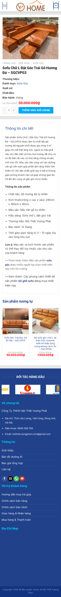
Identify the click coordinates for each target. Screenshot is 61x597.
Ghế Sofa (24, 63)
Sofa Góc (38, 63)
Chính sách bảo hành (14, 507)
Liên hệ (6, 469)
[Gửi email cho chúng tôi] (10, 479)
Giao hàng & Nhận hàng (16, 513)
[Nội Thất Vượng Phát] (30, 5)
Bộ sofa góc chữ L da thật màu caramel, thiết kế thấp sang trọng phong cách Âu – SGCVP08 (45, 343)
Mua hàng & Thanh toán (16, 519)
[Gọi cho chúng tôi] (16, 479)
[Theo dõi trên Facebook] (4, 479)
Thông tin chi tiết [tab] (19, 128)
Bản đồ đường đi (12, 456)
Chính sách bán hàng (14, 500)
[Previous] (2, 335)
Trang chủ (9, 63)
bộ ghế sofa (26, 281)
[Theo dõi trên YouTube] (22, 479)
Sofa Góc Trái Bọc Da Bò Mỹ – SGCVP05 (15, 339)
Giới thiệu (8, 450)
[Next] (58, 335)
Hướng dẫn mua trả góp (16, 494)
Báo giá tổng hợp (12, 463)
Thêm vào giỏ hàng (36, 110)
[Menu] (5, 5)
